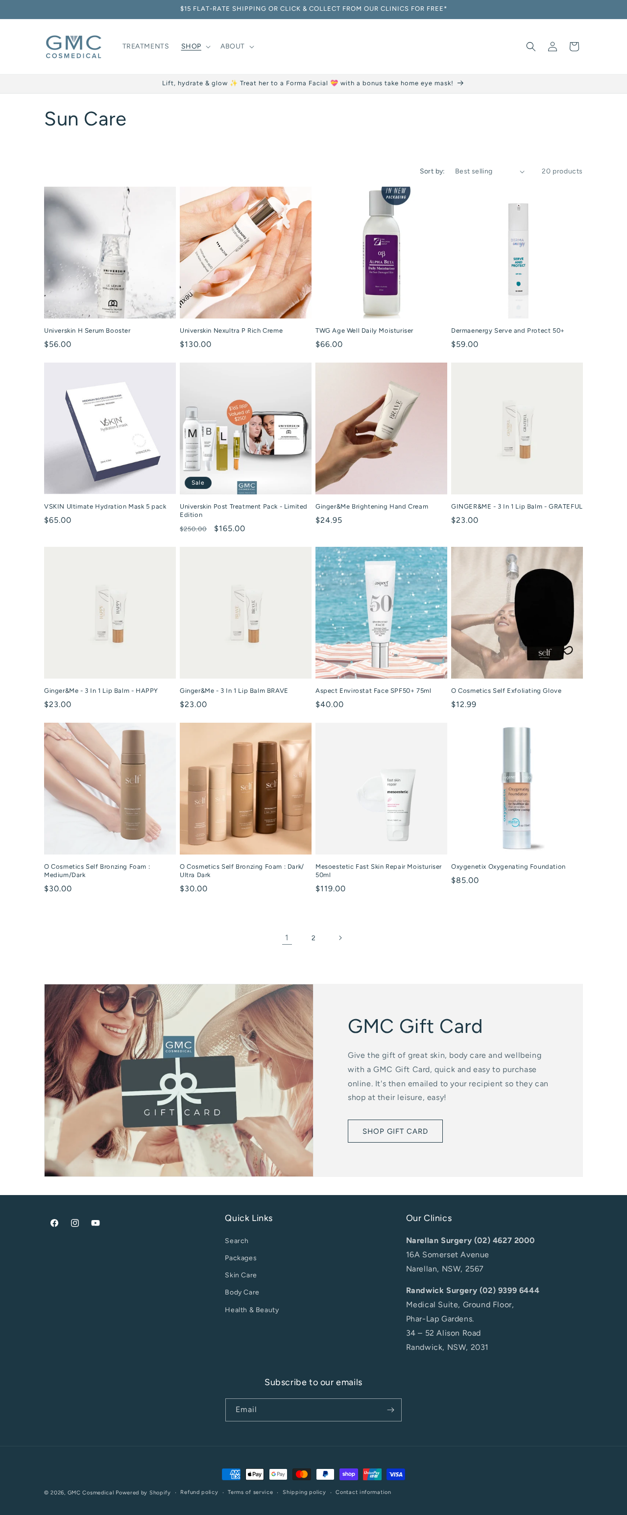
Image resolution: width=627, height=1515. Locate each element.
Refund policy (199, 1492)
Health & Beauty (252, 1310)
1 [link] (287, 937)
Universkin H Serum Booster (87, 330)
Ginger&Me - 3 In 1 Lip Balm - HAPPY (101, 690)
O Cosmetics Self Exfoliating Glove (506, 690)
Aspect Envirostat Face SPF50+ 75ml (373, 690)
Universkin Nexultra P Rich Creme (231, 330)
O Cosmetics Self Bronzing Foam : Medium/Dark (97, 871)
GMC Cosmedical (91, 1493)
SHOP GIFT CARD (395, 1131)
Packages (241, 1258)
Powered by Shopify (143, 1493)
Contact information (363, 1492)
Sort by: (432, 171)
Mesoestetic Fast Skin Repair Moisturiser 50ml (378, 871)
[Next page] (340, 938)
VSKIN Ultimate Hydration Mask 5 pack (105, 506)
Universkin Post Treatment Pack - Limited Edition (244, 510)
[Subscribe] (390, 1409)
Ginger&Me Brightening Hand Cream (371, 506)
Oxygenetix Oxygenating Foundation (508, 866)
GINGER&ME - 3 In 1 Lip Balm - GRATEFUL (517, 506)
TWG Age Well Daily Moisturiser (364, 330)
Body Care (242, 1292)
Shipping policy (304, 1492)
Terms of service (250, 1492)
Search (237, 1241)
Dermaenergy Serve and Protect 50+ (508, 330)
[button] (195, 46)
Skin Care (241, 1275)
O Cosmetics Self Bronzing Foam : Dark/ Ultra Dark (242, 871)
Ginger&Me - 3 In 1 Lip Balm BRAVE (234, 690)
